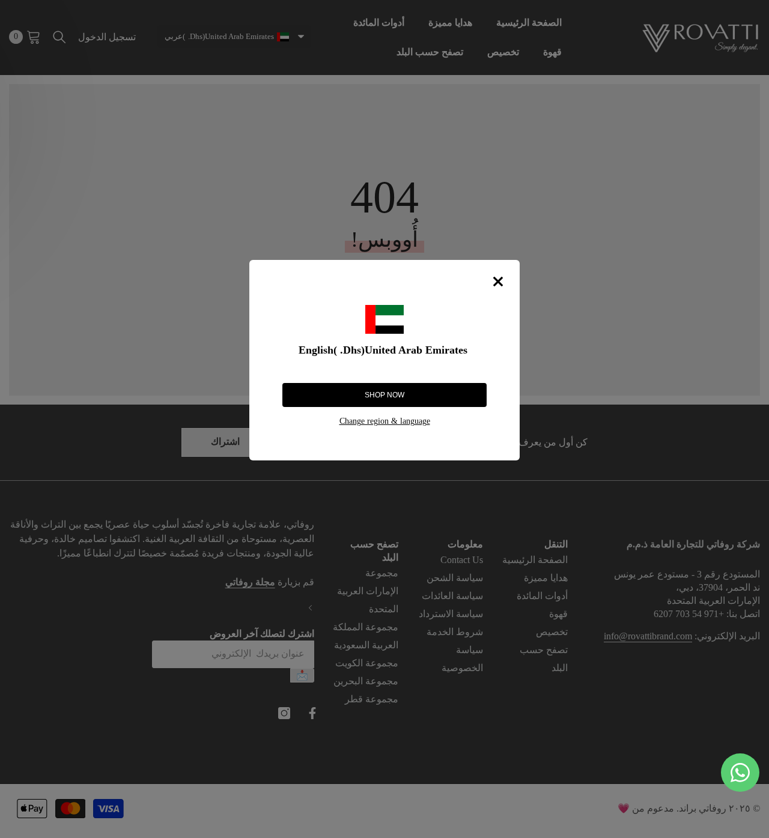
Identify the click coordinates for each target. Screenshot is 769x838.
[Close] (498, 281)
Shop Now (384, 395)
